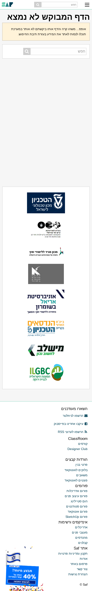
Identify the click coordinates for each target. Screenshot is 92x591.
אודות (84, 558)
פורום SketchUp (76, 516)
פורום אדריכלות (77, 491)
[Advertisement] (46, 87)
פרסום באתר (79, 564)
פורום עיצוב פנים (76, 496)
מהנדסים (81, 537)
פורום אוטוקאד (78, 511)
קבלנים (83, 543)
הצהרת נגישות (78, 574)
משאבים (82, 475)
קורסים (83, 443)
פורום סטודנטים (77, 506)
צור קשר (82, 569)
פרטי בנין (81, 464)
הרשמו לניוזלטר (73, 415)
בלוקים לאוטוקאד (76, 470)
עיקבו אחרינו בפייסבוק (68, 424)
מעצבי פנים (80, 532)
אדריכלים (81, 527)
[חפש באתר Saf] (37, 4)
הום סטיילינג (79, 501)
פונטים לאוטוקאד (76, 480)
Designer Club (77, 449)
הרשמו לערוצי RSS (70, 432)
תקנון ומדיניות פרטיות (73, 553)
